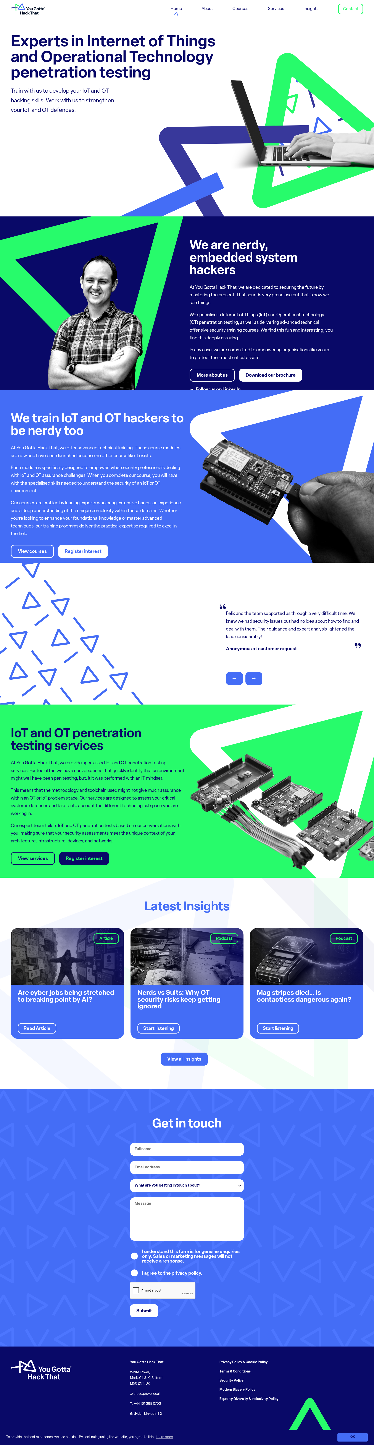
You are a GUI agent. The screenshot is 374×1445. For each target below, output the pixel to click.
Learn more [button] (164, 1437)
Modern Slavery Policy (237, 1390)
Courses (240, 9)
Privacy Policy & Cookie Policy (243, 1362)
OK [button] (352, 1437)
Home (176, 9)
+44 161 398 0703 (147, 1404)
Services (276, 9)
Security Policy (231, 1380)
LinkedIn (150, 1414)
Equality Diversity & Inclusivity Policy (249, 1399)
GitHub (136, 1414)
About (207, 9)
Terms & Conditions (235, 1371)
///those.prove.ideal (145, 1394)
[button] (234, 678)
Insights (311, 9)
